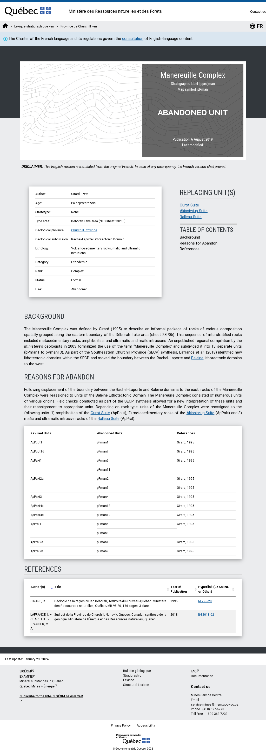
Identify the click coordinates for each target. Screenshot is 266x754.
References (190, 249)
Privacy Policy (121, 725)
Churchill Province (84, 230)
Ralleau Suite (191, 216)
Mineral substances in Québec (41, 681)
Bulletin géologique (137, 671)
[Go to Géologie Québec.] (5, 26)
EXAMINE (26, 676)
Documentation (202, 676)
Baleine (197, 358)
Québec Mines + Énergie (37, 686)
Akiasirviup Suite (194, 211)
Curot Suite (189, 205)
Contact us (258, 11)
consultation (132, 38)
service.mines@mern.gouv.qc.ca (214, 704)
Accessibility (146, 725)
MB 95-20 (205, 601)
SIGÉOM (25, 671)
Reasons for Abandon (198, 243)
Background (190, 237)
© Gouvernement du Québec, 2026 (133, 748)
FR (256, 26)
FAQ (194, 671)
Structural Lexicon (136, 685)
